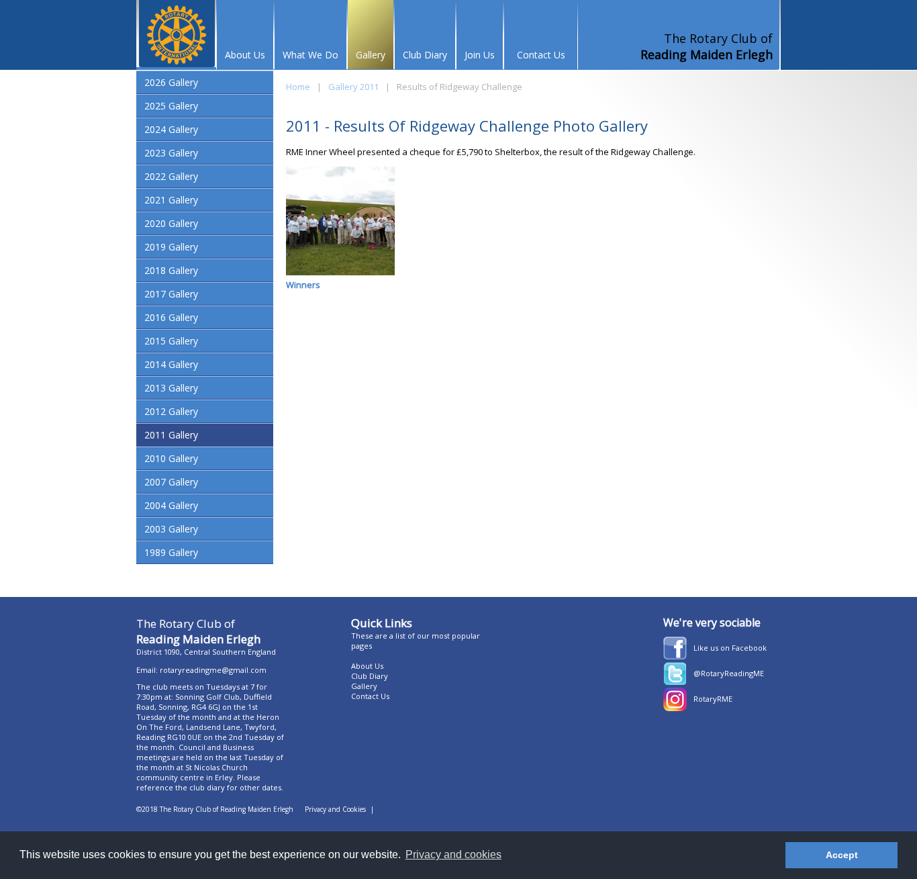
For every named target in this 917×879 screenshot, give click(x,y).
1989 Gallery (171, 552)
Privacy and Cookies (335, 809)
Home (298, 87)
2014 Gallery (171, 364)
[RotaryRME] (675, 708)
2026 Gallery (171, 82)
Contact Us (541, 54)
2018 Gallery (171, 270)
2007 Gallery (171, 481)
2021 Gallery (171, 199)
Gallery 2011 (353, 87)
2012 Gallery (171, 411)
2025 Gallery (171, 105)
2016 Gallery (171, 317)
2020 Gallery (171, 223)
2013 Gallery (171, 387)
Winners (303, 285)
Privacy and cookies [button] (453, 854)
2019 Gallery (171, 246)
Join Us (480, 54)
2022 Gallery (171, 176)
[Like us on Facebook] (675, 657)
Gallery (370, 54)
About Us (245, 54)
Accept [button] (842, 854)
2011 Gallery (171, 434)
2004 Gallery (171, 505)
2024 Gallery (171, 129)
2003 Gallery (171, 528)
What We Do (310, 54)
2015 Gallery (171, 340)
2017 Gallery (171, 293)
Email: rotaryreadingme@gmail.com (201, 670)
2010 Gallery (171, 458)
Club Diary (425, 54)
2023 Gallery (171, 152)
